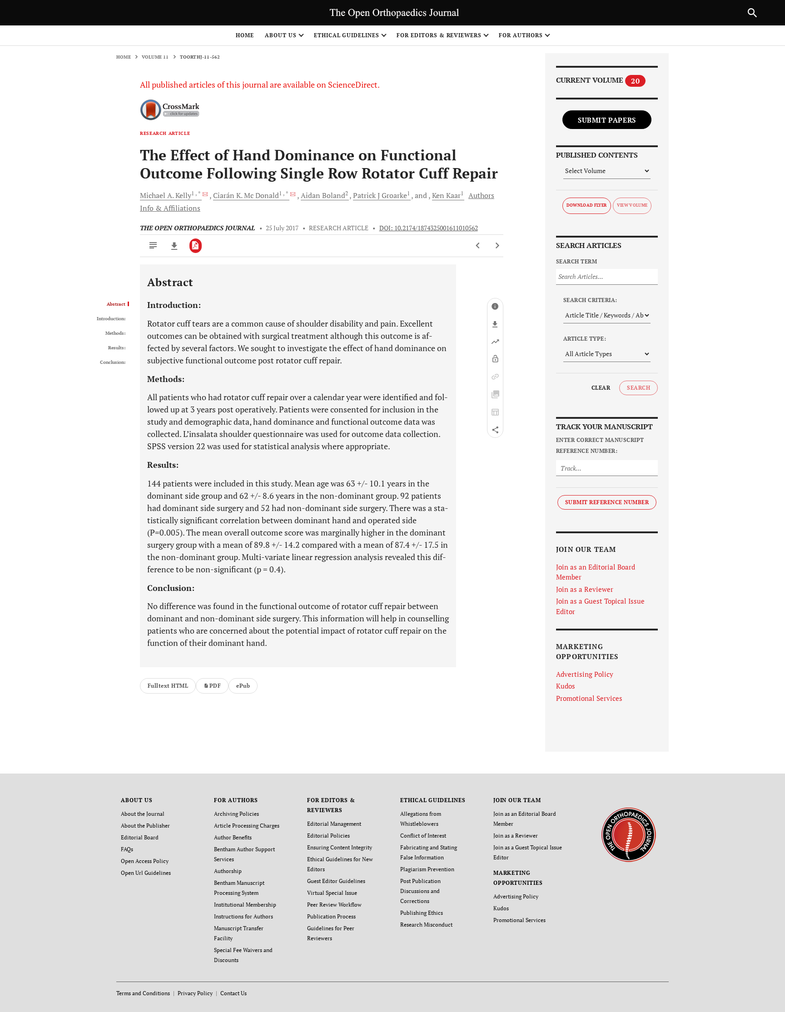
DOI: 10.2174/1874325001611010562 (428, 228)
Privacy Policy (195, 993)
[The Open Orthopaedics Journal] (628, 834)
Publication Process (331, 916)
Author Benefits (233, 837)
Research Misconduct (426, 924)
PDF (215, 685)
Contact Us (233, 993)
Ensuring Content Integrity (339, 847)
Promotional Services (589, 698)
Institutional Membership (245, 904)
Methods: (115, 333)
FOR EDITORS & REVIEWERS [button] (439, 35)
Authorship (228, 871)
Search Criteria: (590, 300)
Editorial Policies (328, 835)
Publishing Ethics (421, 912)
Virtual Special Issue (332, 892)
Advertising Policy (584, 674)
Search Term (576, 261)
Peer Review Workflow (334, 904)
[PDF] (195, 245)
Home (245, 35)
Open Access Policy (145, 861)
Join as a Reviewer (584, 589)
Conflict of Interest (423, 835)
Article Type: (584, 338)
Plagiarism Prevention (427, 869)
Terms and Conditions (143, 993)
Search (638, 387)
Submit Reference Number (607, 502)
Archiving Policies (236, 813)
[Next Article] (497, 245)
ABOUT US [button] (281, 35)
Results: (116, 348)
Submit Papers (607, 119)
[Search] (752, 12)
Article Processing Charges (246, 825)
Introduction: (111, 319)
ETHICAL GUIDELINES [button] (346, 35)
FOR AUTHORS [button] (521, 35)
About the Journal (142, 813)
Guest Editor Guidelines (336, 881)
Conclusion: (112, 362)
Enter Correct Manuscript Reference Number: (600, 445)
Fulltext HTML (168, 685)
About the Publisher (145, 825)
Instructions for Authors (243, 916)
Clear (600, 387)
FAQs (127, 849)
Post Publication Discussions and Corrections (420, 891)
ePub (243, 685)
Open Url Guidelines (146, 872)
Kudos (565, 685)
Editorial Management (334, 823)
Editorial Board (140, 837)
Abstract (116, 304)
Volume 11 (155, 57)
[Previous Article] (478, 245)
